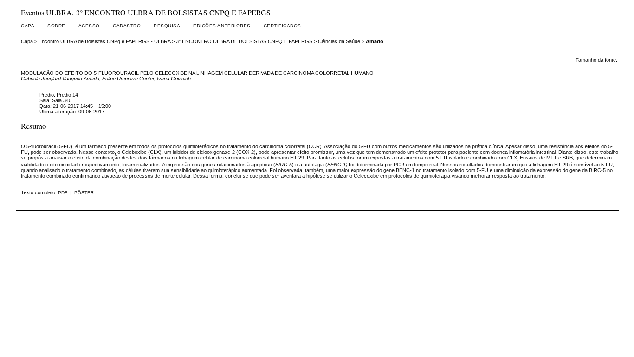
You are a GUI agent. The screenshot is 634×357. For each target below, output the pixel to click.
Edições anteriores (221, 25)
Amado (374, 41)
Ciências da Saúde (339, 41)
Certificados (282, 25)
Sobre (56, 25)
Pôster (84, 192)
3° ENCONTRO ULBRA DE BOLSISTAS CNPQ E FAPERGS (244, 41)
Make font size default (595, 68)
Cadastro (127, 25)
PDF (62, 192)
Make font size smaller (584, 68)
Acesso (89, 25)
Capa (27, 25)
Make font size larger (606, 68)
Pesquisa (167, 25)
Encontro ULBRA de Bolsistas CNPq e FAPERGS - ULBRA (104, 41)
